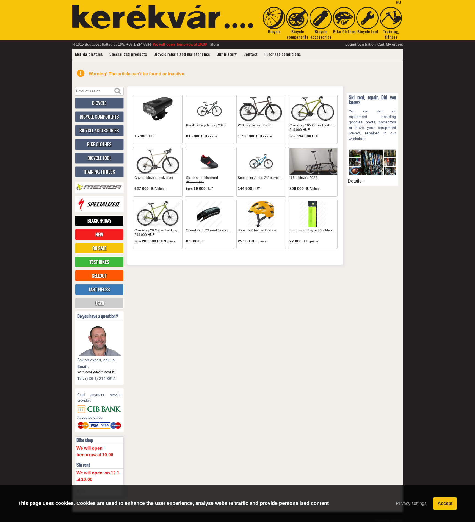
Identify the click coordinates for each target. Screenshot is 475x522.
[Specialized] (99, 204)
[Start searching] (117, 91)
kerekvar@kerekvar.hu (97, 372)
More (214, 44)
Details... (356, 181)
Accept (445, 503)
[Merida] (99, 187)
